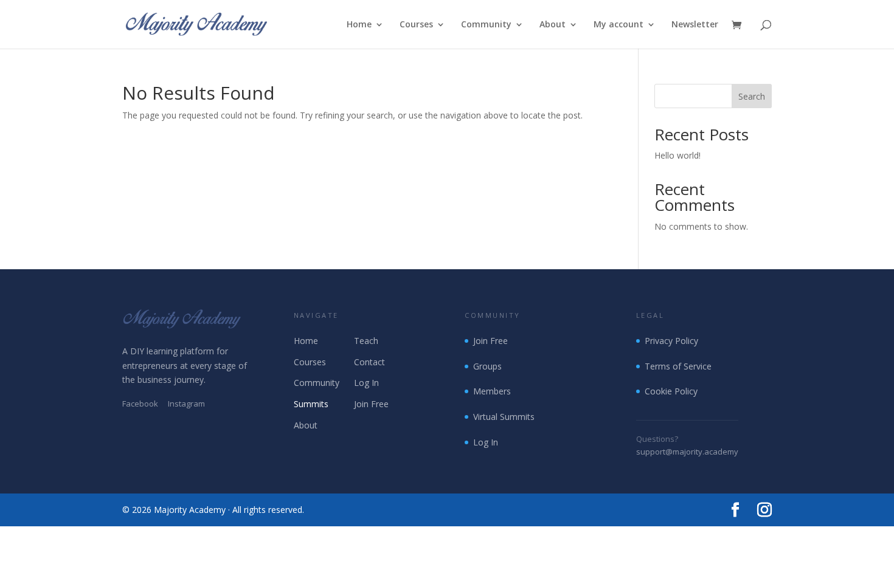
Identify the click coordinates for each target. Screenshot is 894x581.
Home (359, 25)
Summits (311, 404)
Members (492, 391)
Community (486, 25)
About (552, 25)
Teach (366, 340)
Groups (487, 366)
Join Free (371, 404)
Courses (416, 25)
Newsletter (694, 25)
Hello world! (677, 155)
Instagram (186, 403)
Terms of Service (678, 366)
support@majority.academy (687, 451)
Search (751, 96)
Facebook (140, 403)
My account (618, 25)
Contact (369, 362)
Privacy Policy (671, 340)
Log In (366, 382)
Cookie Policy (671, 391)
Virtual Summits (504, 416)
